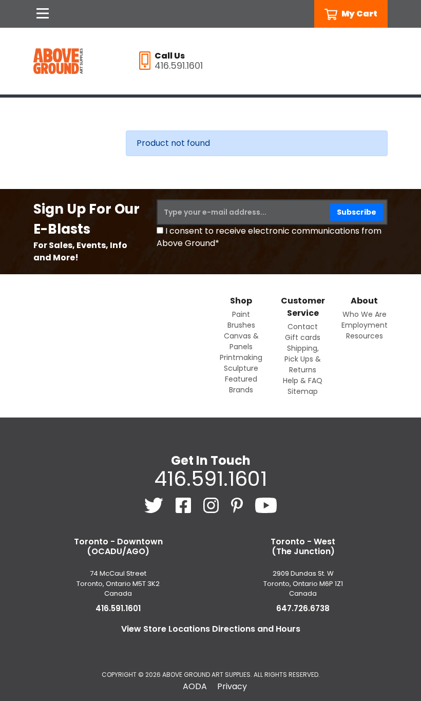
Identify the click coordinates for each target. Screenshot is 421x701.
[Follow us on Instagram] (212, 504)
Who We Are (364, 314)
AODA (195, 686)
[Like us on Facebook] (184, 504)
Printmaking (241, 357)
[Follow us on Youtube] (266, 504)
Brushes (241, 325)
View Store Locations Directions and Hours (210, 629)
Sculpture (241, 368)
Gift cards (302, 337)
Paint (241, 314)
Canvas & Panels (241, 341)
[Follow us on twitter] (154, 504)
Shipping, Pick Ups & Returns (302, 359)
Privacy (232, 686)
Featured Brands (241, 384)
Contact (303, 326)
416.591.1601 (210, 478)
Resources (364, 336)
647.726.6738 (303, 608)
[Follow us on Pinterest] (238, 504)
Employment (364, 325)
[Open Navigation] (42, 14)
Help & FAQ (302, 380)
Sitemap (303, 391)
